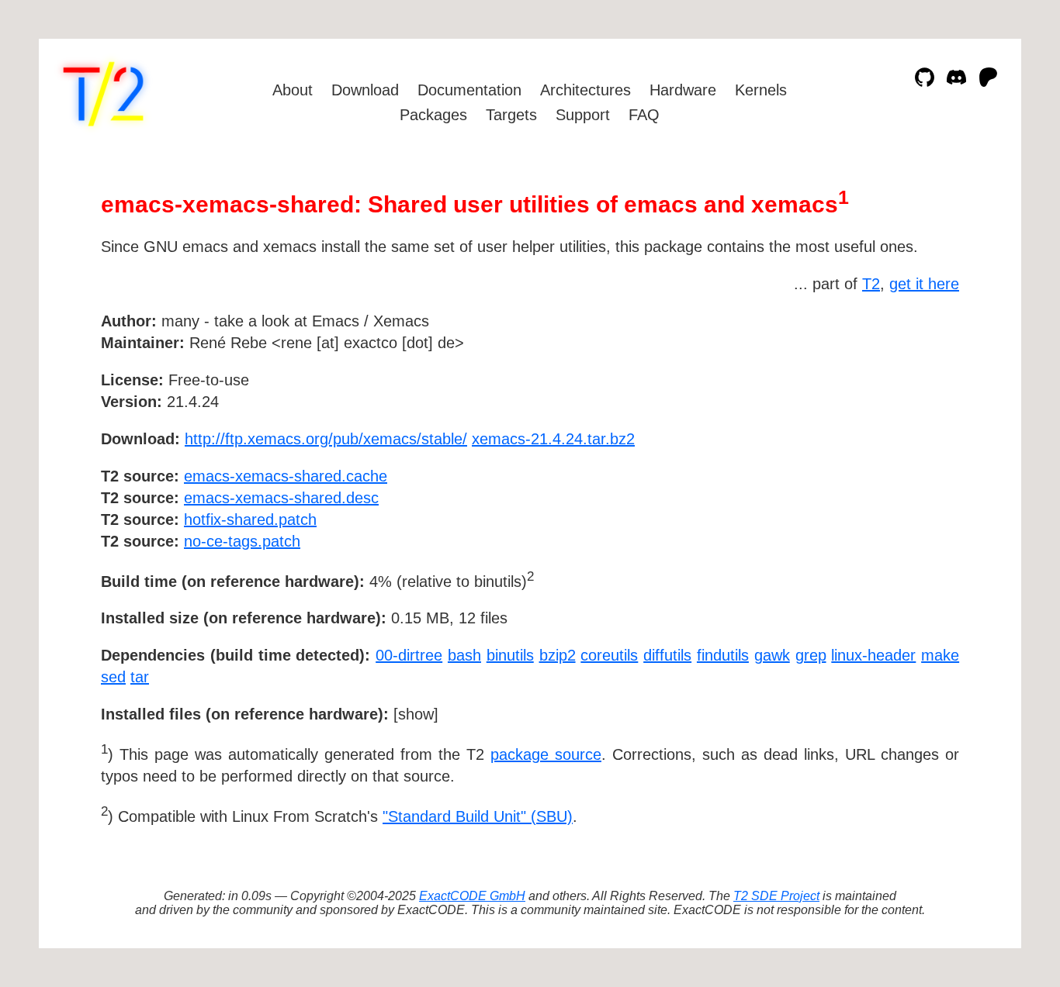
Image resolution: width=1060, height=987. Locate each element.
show (416, 714)
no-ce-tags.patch (242, 541)
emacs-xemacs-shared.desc (281, 497)
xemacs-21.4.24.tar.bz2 (553, 438)
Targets (511, 114)
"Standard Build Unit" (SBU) (478, 816)
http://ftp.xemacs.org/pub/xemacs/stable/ (326, 438)
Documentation (469, 89)
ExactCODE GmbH (472, 895)
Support (583, 114)
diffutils (667, 655)
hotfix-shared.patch (250, 519)
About (292, 89)
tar (139, 676)
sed (113, 676)
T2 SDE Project (776, 895)
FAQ (644, 114)
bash (464, 655)
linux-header (873, 655)
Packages (433, 114)
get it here (924, 283)
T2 (871, 283)
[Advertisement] (912, 411)
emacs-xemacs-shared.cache (285, 476)
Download (365, 89)
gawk (772, 655)
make (940, 655)
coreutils (609, 655)
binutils (510, 655)
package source (545, 754)
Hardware (683, 89)
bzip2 (557, 655)
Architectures (585, 89)
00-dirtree (409, 655)
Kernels (761, 89)
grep (810, 655)
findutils (723, 655)
